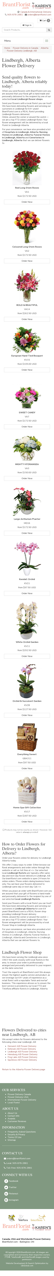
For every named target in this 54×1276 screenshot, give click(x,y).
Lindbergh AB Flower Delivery (22, 1051)
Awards (11, 1118)
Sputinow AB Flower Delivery (22, 1059)
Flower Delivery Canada (19, 1094)
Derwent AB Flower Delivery (22, 1046)
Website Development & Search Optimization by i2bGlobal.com (27, 1264)
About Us (12, 1113)
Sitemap (12, 1140)
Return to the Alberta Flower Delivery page (23, 1069)
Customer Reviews (17, 1121)
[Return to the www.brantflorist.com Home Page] (27, 5)
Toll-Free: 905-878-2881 (19, 1167)
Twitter (12, 1187)
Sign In (28, 25)
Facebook (13, 1181)
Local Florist (14, 1102)
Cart (45, 20)
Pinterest (13, 1193)
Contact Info (13, 1115)
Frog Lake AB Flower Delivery (22, 1057)
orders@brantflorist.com (39, 14)
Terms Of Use (14, 1137)
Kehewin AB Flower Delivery (22, 1048)
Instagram (13, 1199)
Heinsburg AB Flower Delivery (22, 1054)
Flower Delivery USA (18, 1097)
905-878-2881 (15, 14)
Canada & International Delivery (35, 11)
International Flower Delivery (22, 1099)
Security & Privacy (16, 1134)
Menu (7, 40)
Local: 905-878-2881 (17, 1163)
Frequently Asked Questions (22, 1131)
